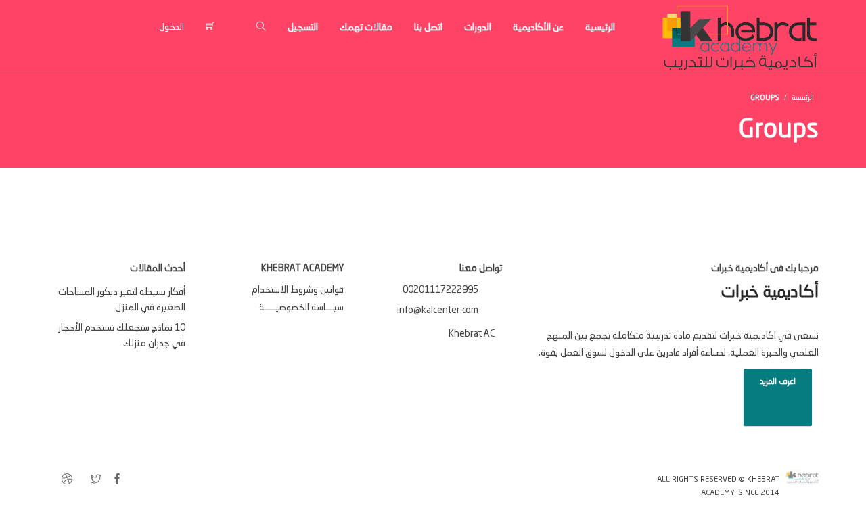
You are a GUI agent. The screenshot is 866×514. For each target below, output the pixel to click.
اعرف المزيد (778, 382)
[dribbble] (67, 480)
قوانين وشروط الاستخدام (298, 290)
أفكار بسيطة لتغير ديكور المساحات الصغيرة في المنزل (121, 299)
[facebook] (117, 480)
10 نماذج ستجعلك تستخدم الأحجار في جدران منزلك (121, 335)
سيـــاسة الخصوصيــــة (301, 307)
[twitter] (96, 480)
